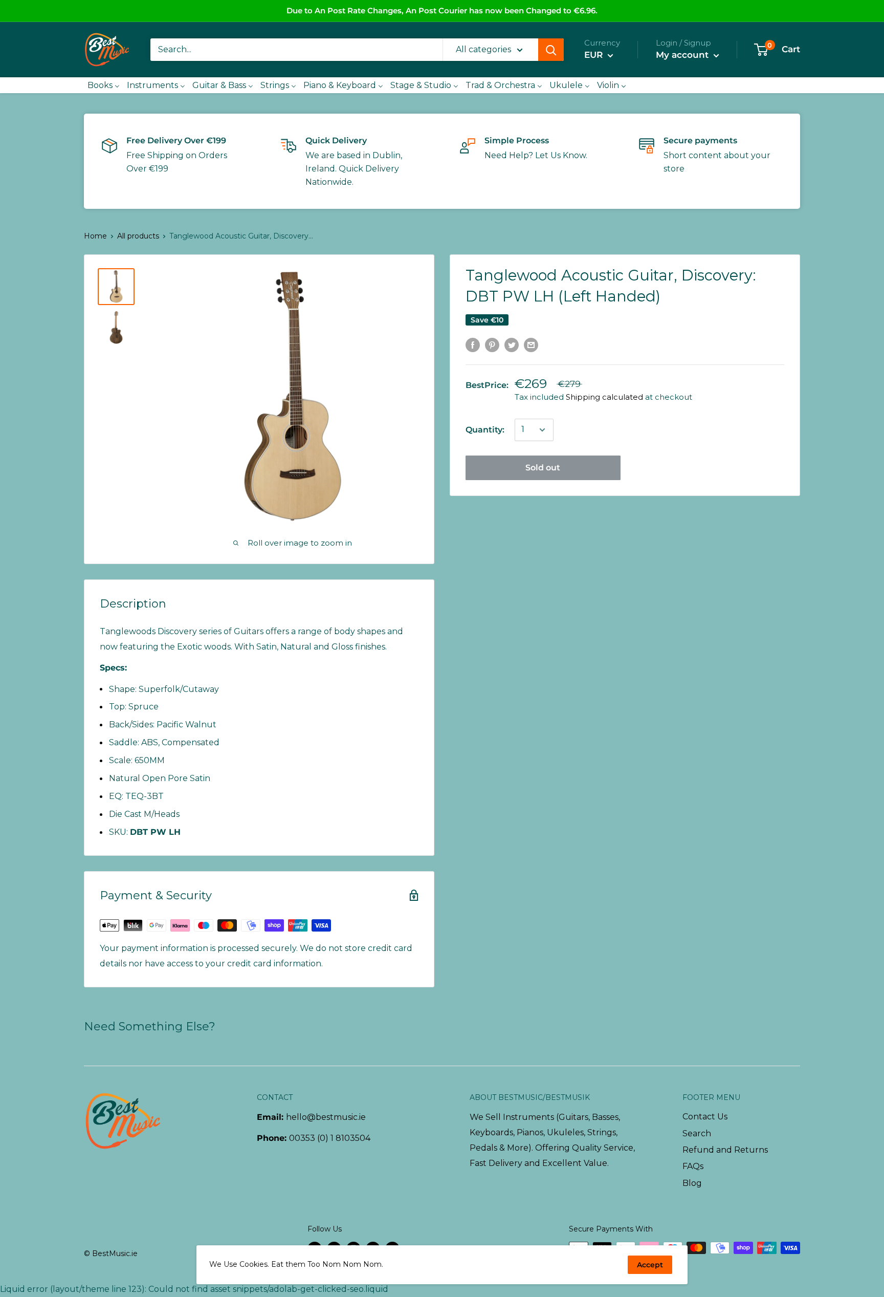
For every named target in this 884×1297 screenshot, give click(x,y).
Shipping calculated (604, 397)
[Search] (551, 49)
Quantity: (485, 430)
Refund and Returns (725, 1150)
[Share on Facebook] (473, 344)
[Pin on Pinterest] (492, 344)
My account (683, 55)
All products (138, 236)
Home (95, 236)
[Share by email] (531, 344)
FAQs (692, 1166)
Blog (692, 1183)
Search (696, 1133)
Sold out (542, 467)
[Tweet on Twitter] (511, 344)
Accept (650, 1264)
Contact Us (704, 1116)
